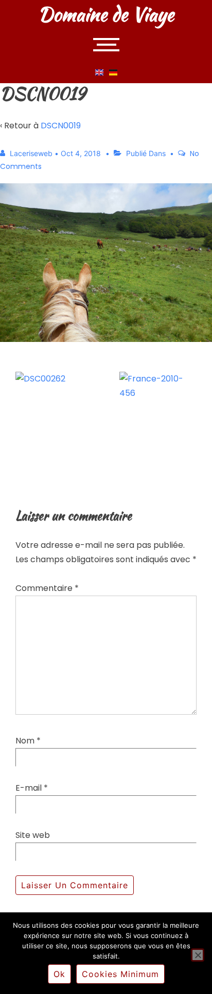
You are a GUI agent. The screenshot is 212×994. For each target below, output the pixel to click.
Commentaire (47, 588)
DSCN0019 (61, 125)
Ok (59, 974)
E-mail (28, 788)
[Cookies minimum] (197, 955)
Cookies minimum (120, 974)
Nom (24, 741)
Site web (32, 835)
